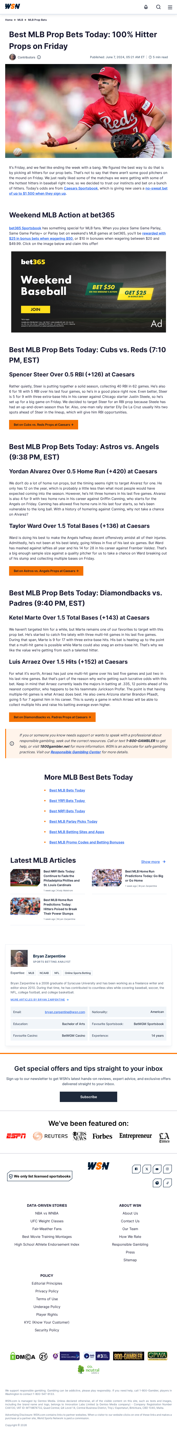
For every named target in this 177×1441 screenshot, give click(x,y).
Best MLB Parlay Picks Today (73, 821)
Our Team (130, 1229)
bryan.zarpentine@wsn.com (65, 1012)
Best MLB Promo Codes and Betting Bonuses (86, 842)
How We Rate (130, 1236)
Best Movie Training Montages (47, 1236)
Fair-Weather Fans (47, 1229)
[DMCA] (23, 1356)
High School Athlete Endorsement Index (46, 1244)
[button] (170, 7)
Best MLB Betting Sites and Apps (76, 832)
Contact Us (130, 1221)
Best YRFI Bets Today (67, 800)
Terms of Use (47, 1299)
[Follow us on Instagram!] (167, 1169)
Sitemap (130, 1260)
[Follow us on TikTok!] (167, 1183)
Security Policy (47, 1330)
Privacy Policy (46, 1291)
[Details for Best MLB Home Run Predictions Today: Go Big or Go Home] (107, 880)
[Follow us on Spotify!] (157, 1183)
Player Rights (47, 1314)
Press (130, 1252)
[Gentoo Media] (96, 1356)
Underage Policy (46, 1306)
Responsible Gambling (130, 1244)
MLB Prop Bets (37, 19)
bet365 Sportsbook (25, 228)
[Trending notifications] (145, 6)
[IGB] (65, 1356)
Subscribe (88, 1097)
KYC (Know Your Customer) (47, 1322)
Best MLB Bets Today (67, 790)
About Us (130, 1213)
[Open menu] (170, 7)
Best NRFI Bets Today (67, 811)
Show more (150, 861)
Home (9, 19)
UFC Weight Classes (46, 1221)
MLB (20, 19)
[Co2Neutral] (88, 1369)
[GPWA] (157, 1356)
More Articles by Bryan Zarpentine (38, 999)
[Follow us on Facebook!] (136, 1169)
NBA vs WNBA (46, 1213)
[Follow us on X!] (146, 1169)
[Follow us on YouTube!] (157, 1169)
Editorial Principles (47, 1283)
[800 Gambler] (128, 1356)
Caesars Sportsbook (81, 188)
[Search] (158, 7)
